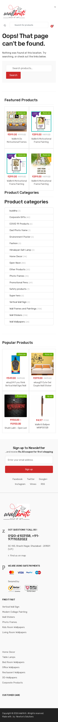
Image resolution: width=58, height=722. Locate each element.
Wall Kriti (22, 713)
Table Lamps (8, 657)
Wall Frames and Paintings (23, 308)
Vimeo (33, 484)
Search (13, 75)
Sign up (29, 469)
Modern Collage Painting (14, 612)
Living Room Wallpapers (14, 632)
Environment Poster (20, 237)
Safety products (18, 289)
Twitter (31, 479)
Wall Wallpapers (17, 321)
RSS (43, 484)
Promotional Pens (19, 282)
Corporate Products (12, 682)
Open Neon (15, 262)
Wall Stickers (16, 315)
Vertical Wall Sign (18, 302)
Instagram (20, 484)
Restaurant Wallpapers (13, 672)
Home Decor (16, 256)
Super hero (15, 295)
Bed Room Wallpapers (13, 662)
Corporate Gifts (18, 217)
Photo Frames (17, 276)
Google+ (43, 479)
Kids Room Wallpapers (13, 627)
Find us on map (18, 555)
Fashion (14, 243)
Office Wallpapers (10, 667)
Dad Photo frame (19, 230)
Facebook (17, 479)
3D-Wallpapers (9, 677)
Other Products (17, 269)
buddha (13, 210)
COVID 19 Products (19, 223)
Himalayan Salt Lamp (20, 250)
